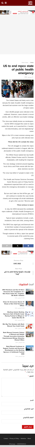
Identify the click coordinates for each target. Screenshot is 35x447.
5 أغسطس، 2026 (19, 342)
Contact (6, 438)
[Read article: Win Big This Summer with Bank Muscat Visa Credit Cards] (30, 326)
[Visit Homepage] (30, 3)
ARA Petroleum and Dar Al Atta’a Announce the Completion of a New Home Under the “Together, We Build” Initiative (13, 293)
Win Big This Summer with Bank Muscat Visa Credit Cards (13, 325)
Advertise (23, 438)
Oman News (25, 62)
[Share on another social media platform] (7, 245)
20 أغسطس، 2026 (19, 308)
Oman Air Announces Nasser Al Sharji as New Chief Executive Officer (13, 304)
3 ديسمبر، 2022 (28, 77)
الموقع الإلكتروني (28, 417)
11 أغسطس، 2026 (19, 328)
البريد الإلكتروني (29, 409)
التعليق (31, 376)
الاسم (32, 400)
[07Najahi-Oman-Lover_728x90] (17, 12)
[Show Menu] (6, 3)
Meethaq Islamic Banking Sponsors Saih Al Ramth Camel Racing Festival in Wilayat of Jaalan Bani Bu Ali (13, 315)
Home (32, 62)
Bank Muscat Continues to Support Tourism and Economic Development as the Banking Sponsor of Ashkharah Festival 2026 (13, 350)
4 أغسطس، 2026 (19, 356)
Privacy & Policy (14, 438)
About (29, 438)
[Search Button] (2, 3)
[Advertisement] (17, 37)
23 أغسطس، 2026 (19, 298)
